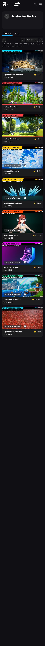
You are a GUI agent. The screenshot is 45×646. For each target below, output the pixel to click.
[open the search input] (35, 4)
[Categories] (4, 40)
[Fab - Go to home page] (17, 4)
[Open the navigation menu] (40, 4)
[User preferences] (41, 40)
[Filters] (23, 40)
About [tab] (17, 33)
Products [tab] (7, 33)
